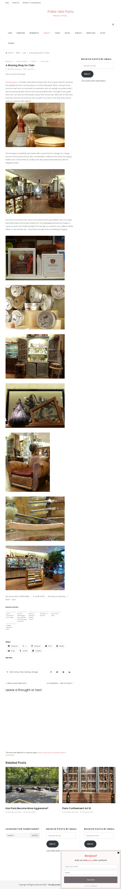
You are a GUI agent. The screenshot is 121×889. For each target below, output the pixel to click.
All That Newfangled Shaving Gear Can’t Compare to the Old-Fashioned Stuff (22, 617)
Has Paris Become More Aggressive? (27, 808)
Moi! (7, 3)
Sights (78, 33)
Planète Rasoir (11, 82)
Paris (34, 61)
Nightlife (90, 33)
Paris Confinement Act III (76, 808)
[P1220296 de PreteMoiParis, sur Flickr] (35, 191)
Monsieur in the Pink (44, 614)
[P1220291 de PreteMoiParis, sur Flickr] (35, 356)
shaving (27, 672)
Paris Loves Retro (54, 614)
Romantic (34, 33)
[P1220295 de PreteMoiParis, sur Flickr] (35, 125)
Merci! (87, 74)
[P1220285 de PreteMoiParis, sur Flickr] (35, 405)
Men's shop (14, 672)
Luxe (10, 33)
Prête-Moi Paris (61, 11)
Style (102, 33)
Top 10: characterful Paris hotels (10, 615)
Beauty (47, 33)
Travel (11, 43)
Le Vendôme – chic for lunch (59, 683)
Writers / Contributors (32, 3)
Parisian (21, 33)
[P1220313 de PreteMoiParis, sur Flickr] (35, 258)
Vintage (45, 61)
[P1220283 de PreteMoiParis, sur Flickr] (35, 568)
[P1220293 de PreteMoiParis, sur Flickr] (35, 307)
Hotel (67, 33)
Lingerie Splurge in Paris (9, 627)
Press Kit (15, 3)
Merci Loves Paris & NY (16, 683)
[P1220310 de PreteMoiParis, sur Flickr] (35, 518)
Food (57, 33)
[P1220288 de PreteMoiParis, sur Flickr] (28, 462)
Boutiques (22, 61)
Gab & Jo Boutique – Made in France (32, 616)
